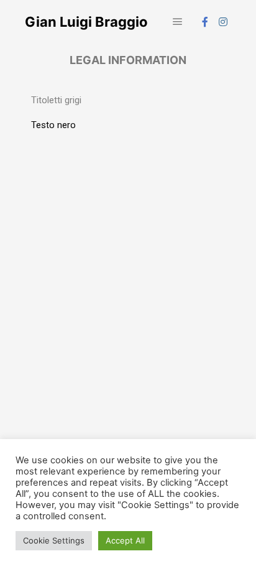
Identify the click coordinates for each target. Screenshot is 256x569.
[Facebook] (205, 22)
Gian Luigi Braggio (86, 22)
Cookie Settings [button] (54, 540)
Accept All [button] (125, 540)
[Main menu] (178, 22)
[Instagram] (223, 22)
